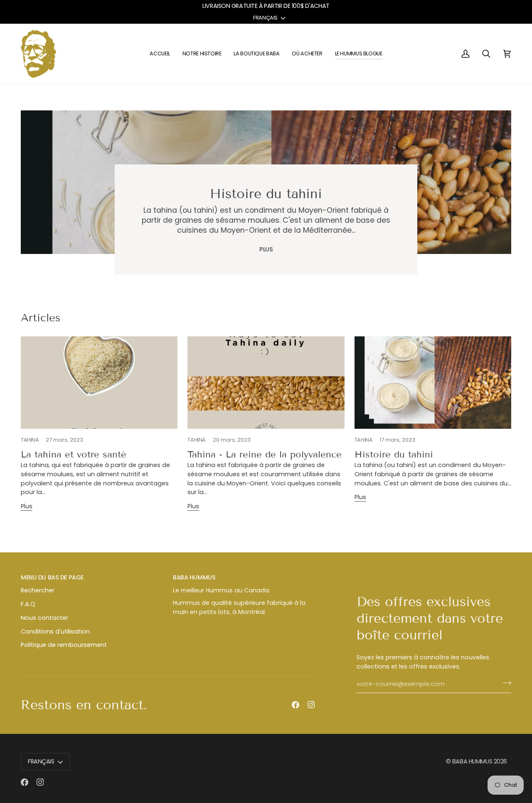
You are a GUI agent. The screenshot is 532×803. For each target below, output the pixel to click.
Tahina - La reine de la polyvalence (264, 454)
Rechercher (37, 590)
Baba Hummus (472, 761)
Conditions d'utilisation (55, 631)
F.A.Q (28, 604)
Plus (266, 249)
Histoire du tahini (266, 193)
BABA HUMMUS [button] (194, 577)
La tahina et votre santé (73, 454)
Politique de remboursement (64, 645)
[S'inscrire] (504, 683)
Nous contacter (44, 618)
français (265, 17)
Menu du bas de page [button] (52, 577)
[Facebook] (295, 705)
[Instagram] (311, 705)
